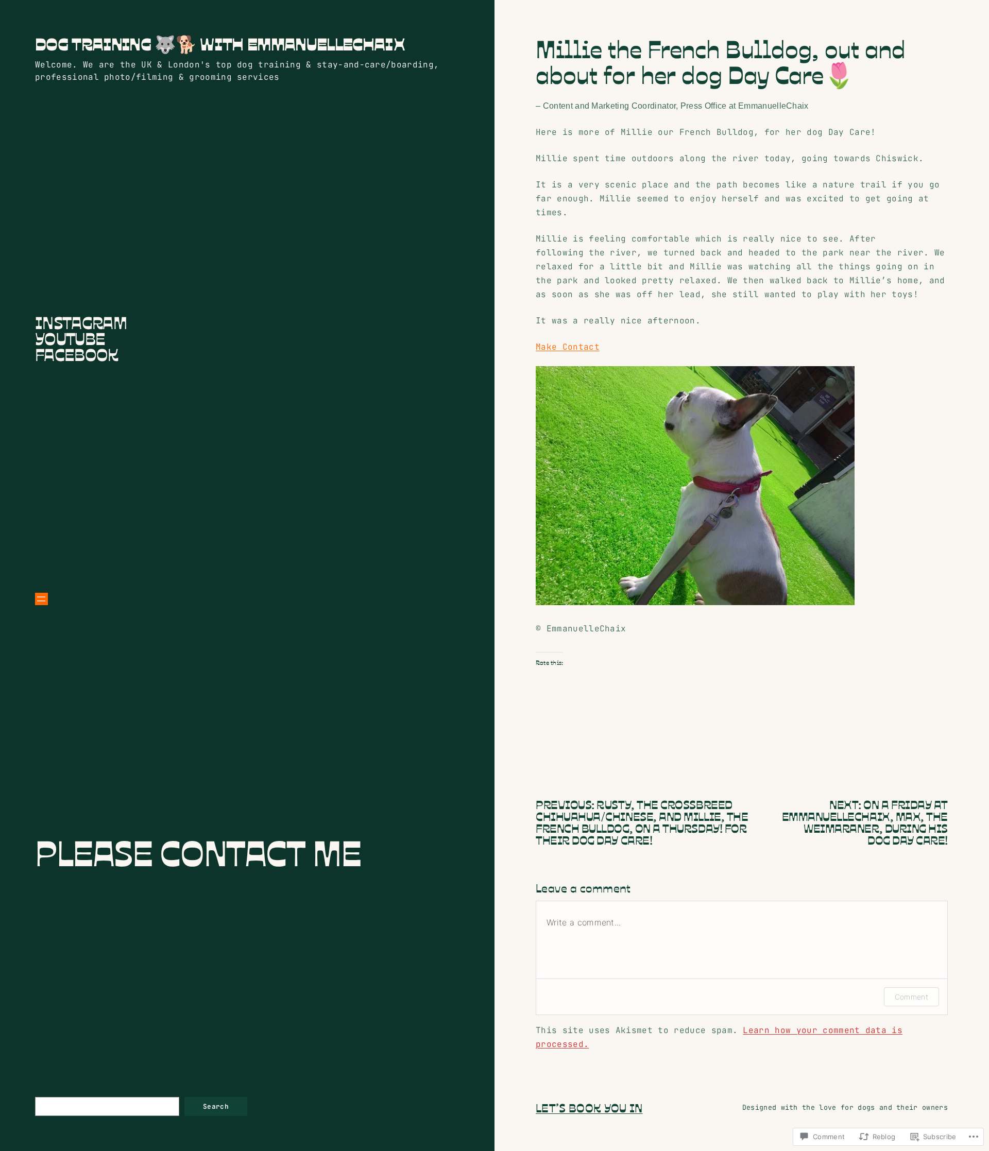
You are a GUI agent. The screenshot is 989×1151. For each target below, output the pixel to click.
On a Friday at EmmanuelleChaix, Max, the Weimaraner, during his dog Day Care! (865, 822)
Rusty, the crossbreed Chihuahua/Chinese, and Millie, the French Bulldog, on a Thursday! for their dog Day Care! (642, 822)
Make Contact (568, 346)
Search (216, 1106)
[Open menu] (41, 599)
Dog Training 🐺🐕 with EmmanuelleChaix (220, 43)
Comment (911, 996)
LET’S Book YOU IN (589, 1107)
